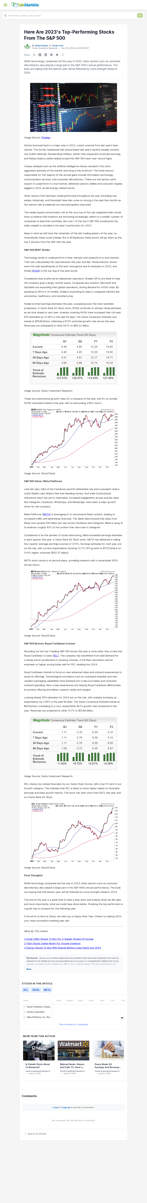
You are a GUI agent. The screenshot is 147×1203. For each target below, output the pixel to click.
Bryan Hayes (41, 45)
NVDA (35, 270)
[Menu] (5, 5)
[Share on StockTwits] (40, 54)
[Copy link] (63, 54)
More (29, 969)
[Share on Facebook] (51, 54)
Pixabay (45, 137)
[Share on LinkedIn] (45, 54)
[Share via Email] (57, 54)
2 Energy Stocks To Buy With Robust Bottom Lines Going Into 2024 (62, 947)
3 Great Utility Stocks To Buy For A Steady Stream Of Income (58, 939)
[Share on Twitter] (34, 54)
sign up (66, 1107)
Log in (56, 1107)
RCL (55, 655)
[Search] (140, 15)
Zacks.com (57, 45)
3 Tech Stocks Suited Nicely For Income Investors (52, 943)
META (46, 514)
